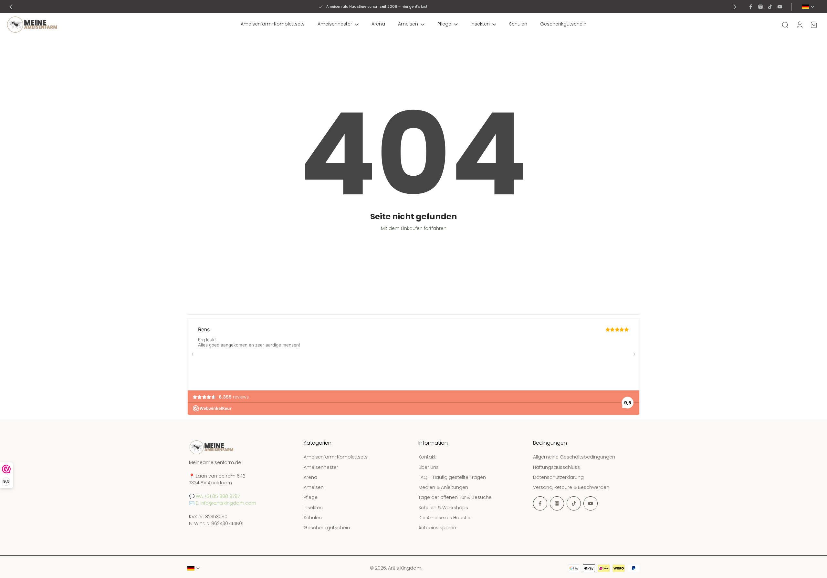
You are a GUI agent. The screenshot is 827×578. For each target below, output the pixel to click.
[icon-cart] (813, 24)
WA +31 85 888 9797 (218, 496)
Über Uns (428, 467)
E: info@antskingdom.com (226, 503)
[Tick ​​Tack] (770, 7)
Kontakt (427, 457)
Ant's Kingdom (404, 568)
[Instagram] (760, 7)
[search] (785, 24)
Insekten (480, 24)
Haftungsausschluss (556, 467)
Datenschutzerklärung (558, 477)
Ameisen (408, 24)
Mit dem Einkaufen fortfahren (413, 228)
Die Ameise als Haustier (445, 518)
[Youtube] (780, 7)
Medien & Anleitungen (443, 487)
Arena (378, 24)
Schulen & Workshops (443, 508)
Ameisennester (335, 24)
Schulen (518, 24)
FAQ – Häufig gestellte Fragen (452, 477)
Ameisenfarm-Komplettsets (273, 24)
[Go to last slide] (11, 7)
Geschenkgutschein (563, 24)
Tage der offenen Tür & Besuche (455, 498)
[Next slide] (735, 7)
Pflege (444, 24)
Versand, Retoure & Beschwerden (571, 487)
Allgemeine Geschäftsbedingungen (574, 457)
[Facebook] (751, 7)
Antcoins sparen (437, 528)
